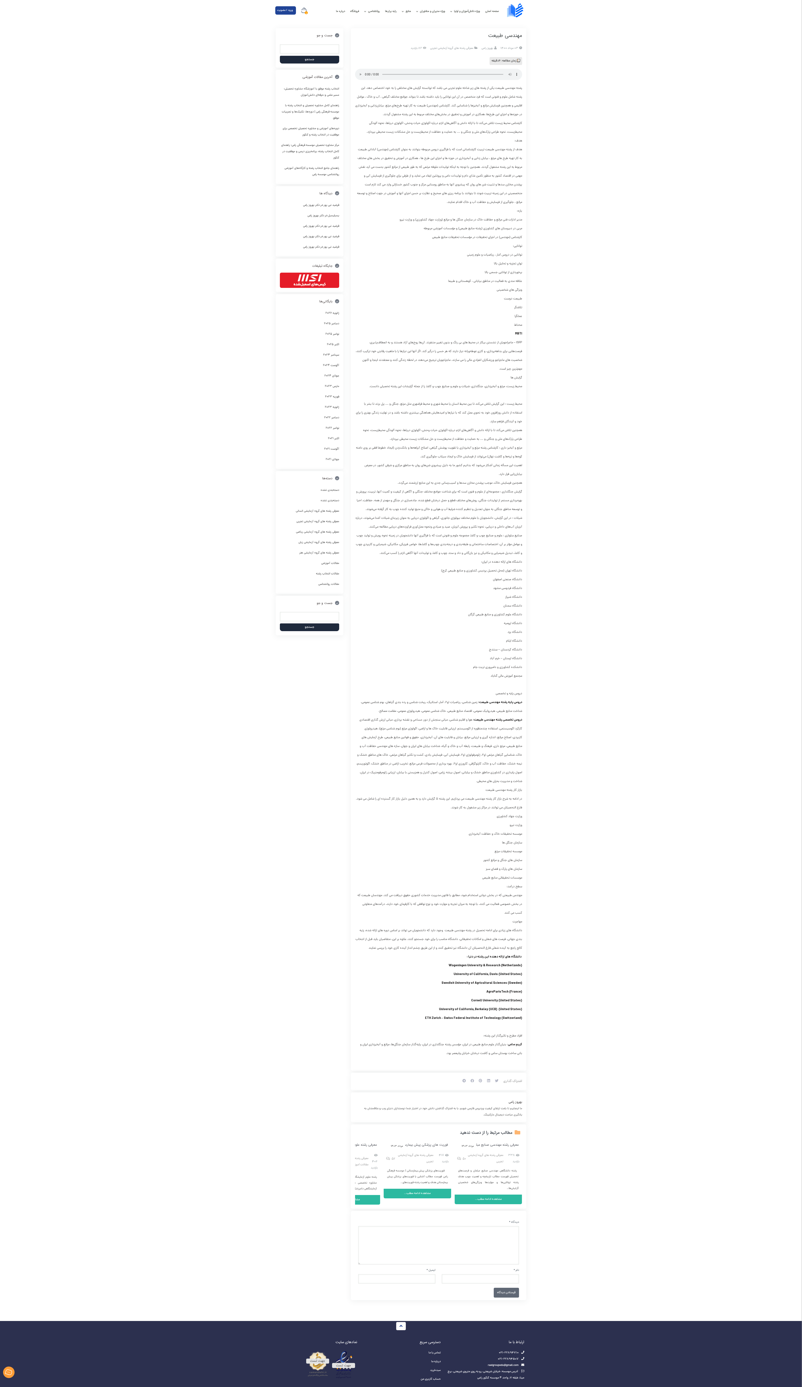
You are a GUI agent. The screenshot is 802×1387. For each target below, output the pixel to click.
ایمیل (430, 1270)
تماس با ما (435, 1353)
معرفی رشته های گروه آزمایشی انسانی (317, 511)
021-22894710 (509, 1353)
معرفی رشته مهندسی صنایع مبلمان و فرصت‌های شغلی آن (479, 1144)
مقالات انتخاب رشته (327, 574)
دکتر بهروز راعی (311, 205)
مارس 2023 (332, 386)
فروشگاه (354, 11)
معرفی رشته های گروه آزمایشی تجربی (451, 48)
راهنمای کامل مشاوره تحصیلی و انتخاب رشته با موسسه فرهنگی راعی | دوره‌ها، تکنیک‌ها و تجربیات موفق (310, 111)
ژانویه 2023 (332, 407)
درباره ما (340, 11)
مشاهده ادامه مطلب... (488, 1199)
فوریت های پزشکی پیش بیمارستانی (423, 1144)
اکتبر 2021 (333, 438)
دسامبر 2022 (331, 418)
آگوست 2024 (331, 365)
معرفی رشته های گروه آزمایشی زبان (318, 542)
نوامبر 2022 (332, 428)
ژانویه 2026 (332, 313)
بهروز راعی (515, 1102)
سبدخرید (435, 1370)
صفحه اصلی (492, 11)
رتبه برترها (391, 11)
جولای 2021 (332, 459)
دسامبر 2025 (331, 324)
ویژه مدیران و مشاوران (432, 11)
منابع (408, 11)
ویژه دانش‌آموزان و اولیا (467, 11)
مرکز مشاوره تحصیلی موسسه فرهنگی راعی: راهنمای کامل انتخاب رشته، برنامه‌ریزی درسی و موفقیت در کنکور (310, 151)
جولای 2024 (331, 376)
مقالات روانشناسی (328, 584)
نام (516, 1270)
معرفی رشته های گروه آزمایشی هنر (319, 553)
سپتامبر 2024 (331, 355)
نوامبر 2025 (332, 334)
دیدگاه (514, 1222)
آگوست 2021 (331, 449)
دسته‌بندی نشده (330, 490)
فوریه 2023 (332, 397)
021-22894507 (508, 1359)
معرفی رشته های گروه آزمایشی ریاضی (317, 532)
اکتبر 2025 (333, 344)
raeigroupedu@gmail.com (503, 1365)
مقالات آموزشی (359, 1165)
